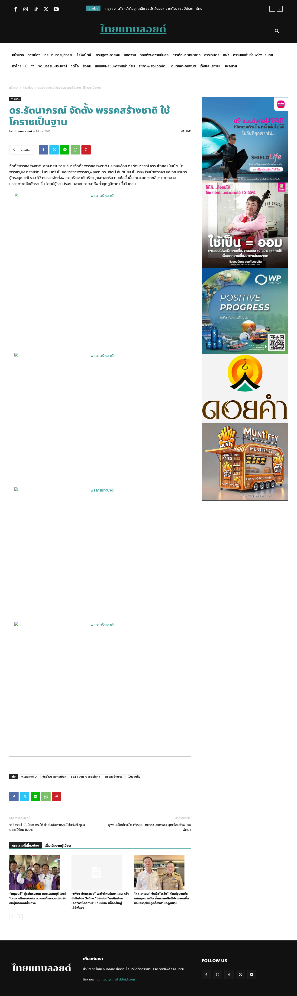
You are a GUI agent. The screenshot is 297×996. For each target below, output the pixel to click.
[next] (280, 9)
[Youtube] (56, 10)
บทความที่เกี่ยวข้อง (25, 845)
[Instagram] (25, 10)
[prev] (272, 9)
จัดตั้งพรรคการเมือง (54, 777)
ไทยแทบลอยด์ (23, 131)
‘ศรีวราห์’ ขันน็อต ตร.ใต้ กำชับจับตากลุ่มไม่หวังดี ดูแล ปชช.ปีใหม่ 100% (47, 827)
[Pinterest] (86, 149)
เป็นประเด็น (134, 777)
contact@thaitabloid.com (116, 979)
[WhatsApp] (75, 149)
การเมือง (28, 88)
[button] (277, 31)
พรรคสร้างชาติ (114, 777)
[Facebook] (15, 10)
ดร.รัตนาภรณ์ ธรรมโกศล (85, 777)
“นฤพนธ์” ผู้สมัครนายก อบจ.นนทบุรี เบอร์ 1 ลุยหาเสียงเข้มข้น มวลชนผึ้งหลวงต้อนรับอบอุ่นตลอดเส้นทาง (37, 898)
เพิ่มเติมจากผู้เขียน (58, 845)
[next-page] (20, 917)
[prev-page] (12, 917)
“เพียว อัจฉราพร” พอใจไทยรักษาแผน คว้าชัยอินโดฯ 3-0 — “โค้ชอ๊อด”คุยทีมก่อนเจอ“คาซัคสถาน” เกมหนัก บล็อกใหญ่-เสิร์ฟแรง (100, 901)
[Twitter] (46, 10)
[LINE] (64, 149)
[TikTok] (36, 10)
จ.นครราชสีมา (29, 777)
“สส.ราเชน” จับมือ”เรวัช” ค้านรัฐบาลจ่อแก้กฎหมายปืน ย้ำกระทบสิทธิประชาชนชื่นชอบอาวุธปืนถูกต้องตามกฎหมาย (161, 898)
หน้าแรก (14, 88)
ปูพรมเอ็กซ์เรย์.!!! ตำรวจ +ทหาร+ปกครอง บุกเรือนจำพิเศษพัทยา (149, 827)
